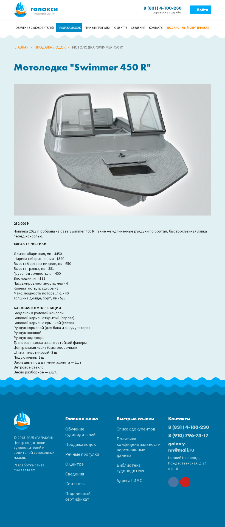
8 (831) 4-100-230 (188, 427)
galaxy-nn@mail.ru (181, 446)
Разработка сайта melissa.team (29, 467)
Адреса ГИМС (129, 480)
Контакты (156, 28)
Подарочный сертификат (188, 28)
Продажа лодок (69, 28)
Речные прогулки (98, 28)
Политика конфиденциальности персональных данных (138, 447)
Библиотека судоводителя (130, 467)
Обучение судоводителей (35, 28)
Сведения (138, 28)
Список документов (136, 429)
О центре (120, 28)
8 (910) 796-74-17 (188, 435)
